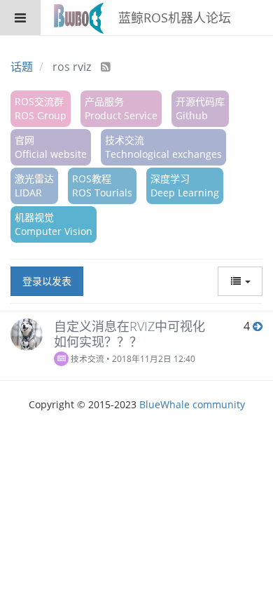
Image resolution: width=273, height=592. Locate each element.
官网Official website (51, 147)
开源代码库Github (200, 108)
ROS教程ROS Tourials (102, 185)
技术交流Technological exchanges (163, 147)
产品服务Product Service (121, 108)
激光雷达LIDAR (34, 185)
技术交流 (86, 358)
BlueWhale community (192, 404)
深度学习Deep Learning (184, 185)
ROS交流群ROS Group (40, 108)
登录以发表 (46, 281)
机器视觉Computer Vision (53, 224)
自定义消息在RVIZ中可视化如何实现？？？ (129, 334)
